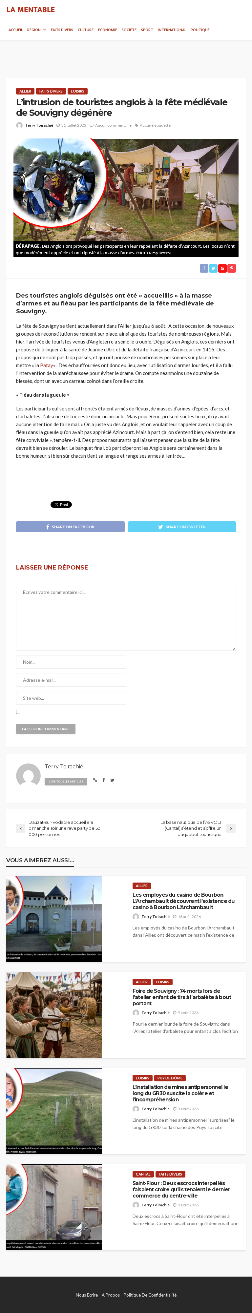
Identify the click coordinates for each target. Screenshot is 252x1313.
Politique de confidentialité (150, 1295)
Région (34, 30)
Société (129, 30)
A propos (111, 1295)
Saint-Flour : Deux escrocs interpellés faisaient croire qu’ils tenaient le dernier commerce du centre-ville (181, 1189)
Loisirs (77, 91)
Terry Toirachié (39, 125)
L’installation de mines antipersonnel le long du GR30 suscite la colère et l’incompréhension (180, 1093)
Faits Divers (62, 30)
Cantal (143, 1174)
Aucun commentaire (113, 125)
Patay (46, 365)
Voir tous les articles (66, 781)
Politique (200, 30)
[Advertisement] (126, 53)
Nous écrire (87, 1295)
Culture (86, 30)
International (172, 30)
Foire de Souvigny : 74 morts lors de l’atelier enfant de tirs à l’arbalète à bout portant (182, 997)
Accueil (16, 30)
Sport (147, 30)
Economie (107, 30)
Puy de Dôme (170, 1078)
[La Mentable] (30, 10)
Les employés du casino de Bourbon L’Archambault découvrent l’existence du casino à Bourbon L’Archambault (184, 901)
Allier (25, 91)
